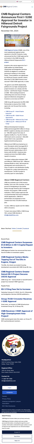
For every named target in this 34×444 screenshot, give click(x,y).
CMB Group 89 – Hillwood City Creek (17, 119)
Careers (4, 396)
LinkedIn (19, 228)
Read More (17, 436)
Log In (9, 387)
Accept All (17, 432)
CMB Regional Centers (11, 50)
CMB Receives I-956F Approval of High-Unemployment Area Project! (16, 313)
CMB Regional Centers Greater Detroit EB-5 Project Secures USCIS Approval (15, 274)
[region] (17, 428)
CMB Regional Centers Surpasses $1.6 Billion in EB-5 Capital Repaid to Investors (17, 245)
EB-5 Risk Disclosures (8, 406)
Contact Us (10, 392)
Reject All (17, 440)
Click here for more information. (10, 412)
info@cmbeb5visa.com (11, 215)
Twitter (14, 228)
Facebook (26, 228)
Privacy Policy (6, 399)
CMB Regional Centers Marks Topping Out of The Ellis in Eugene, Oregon (14, 259)
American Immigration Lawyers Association (11, 402)
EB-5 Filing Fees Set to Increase (15, 289)
